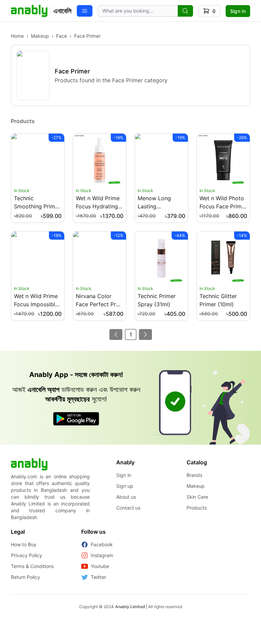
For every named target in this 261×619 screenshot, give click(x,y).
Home (17, 36)
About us (126, 497)
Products (197, 508)
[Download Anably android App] (76, 419)
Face (61, 36)
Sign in (238, 11)
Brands (194, 475)
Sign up (124, 486)
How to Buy (23, 544)
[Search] (185, 11)
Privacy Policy (26, 555)
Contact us (128, 508)
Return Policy (25, 577)
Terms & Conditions (32, 566)
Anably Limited (130, 606)
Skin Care (197, 497)
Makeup (40, 36)
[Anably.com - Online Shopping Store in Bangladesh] (29, 464)
